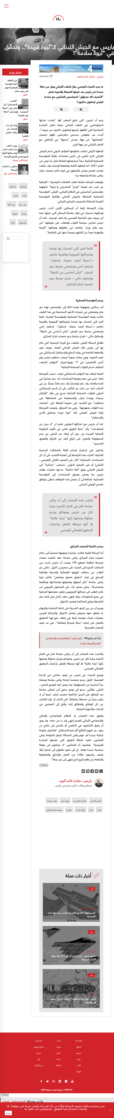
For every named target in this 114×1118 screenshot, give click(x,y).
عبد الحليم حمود (88, 908)
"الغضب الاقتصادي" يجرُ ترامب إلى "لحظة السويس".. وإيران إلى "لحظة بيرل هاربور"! (15, 108)
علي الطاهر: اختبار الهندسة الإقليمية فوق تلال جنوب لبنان (16, 85)
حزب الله (11, 204)
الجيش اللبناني (95, 800)
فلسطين (22, 222)
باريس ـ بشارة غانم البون (90, 76)
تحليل (25, 94)
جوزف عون (65, 800)
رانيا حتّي (92, 994)
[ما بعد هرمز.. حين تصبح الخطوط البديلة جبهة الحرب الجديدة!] (71, 945)
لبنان (91, 809)
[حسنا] (110, 1110)
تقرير (91, 932)
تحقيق (78, 1053)
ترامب (15, 195)
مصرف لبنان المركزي (54, 809)
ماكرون (69, 809)
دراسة (58, 1059)
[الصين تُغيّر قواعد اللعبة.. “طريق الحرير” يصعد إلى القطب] (71, 988)
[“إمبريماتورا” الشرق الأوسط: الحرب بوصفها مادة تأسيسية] (71, 902)
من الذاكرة (39, 1065)
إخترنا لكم (23, 160)
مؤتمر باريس (80, 809)
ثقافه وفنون (39, 1047)
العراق (78, 1047)
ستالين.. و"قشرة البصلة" (10, 168)
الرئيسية (78, 1040)
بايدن (24, 195)
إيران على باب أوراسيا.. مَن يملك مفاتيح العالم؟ (17, 130)
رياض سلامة (52, 800)
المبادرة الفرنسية (79, 800)
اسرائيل (12, 186)
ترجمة (15, 160)
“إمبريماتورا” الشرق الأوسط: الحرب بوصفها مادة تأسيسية (72, 914)
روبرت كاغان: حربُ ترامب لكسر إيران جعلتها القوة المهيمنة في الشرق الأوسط (15, 150)
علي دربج (91, 951)
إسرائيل (23, 186)
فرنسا (99, 809)
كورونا (78, 1071)
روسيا (24, 213)
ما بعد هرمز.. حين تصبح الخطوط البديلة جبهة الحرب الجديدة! (73, 957)
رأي (92, 889)
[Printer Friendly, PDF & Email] (43, 766)
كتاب (79, 1065)
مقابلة (58, 1065)
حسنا (8, 1113)
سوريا (15, 213)
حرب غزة (22, 204)
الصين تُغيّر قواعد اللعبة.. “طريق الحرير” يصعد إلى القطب (73, 1000)
